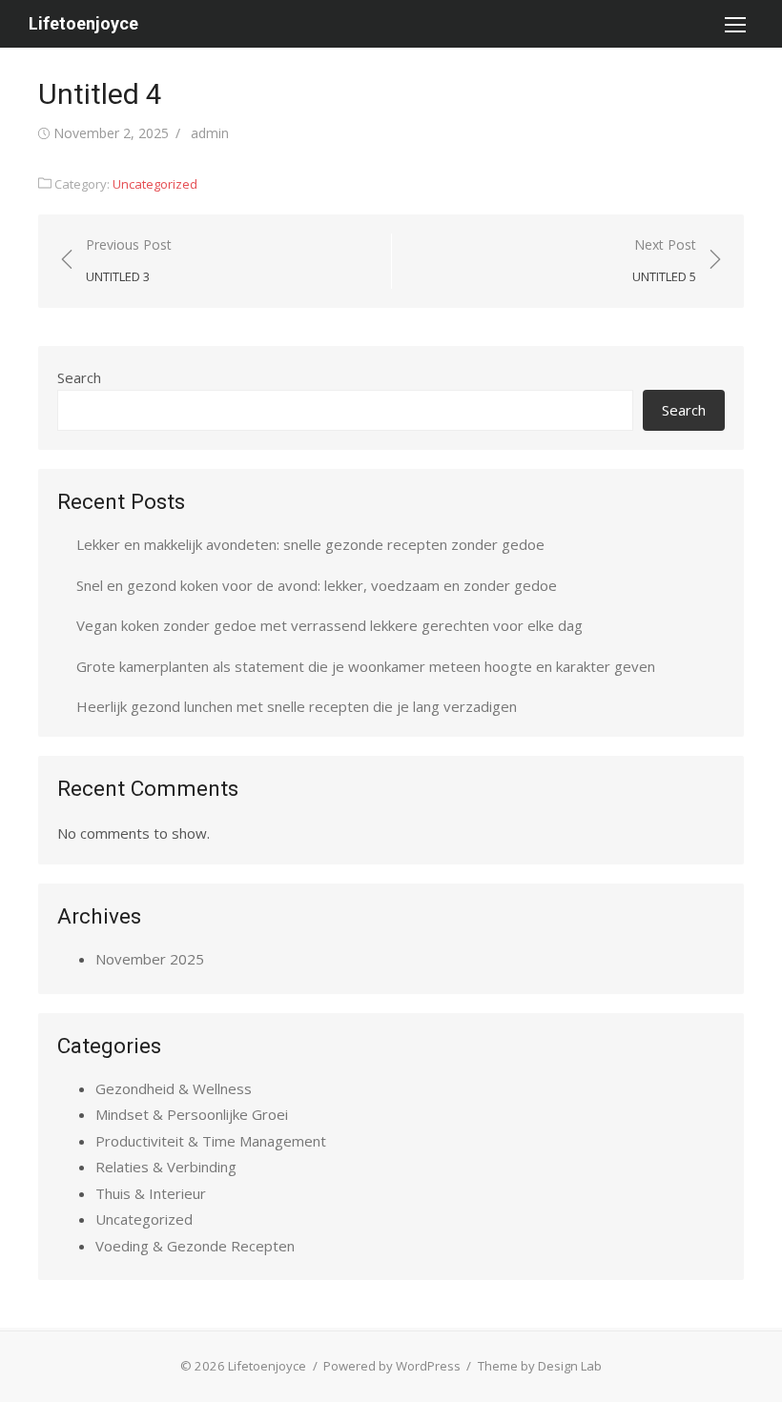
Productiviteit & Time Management (210, 1140)
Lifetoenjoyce (83, 23)
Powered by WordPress (392, 1365)
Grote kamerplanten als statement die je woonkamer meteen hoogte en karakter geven (365, 666)
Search (79, 377)
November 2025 (149, 958)
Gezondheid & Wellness (173, 1088)
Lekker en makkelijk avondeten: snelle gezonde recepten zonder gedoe (310, 544)
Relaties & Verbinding (166, 1166)
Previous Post (129, 260)
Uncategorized (155, 184)
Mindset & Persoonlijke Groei (191, 1114)
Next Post (664, 260)
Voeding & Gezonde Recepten (195, 1245)
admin (210, 133)
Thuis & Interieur (150, 1193)
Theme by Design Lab (540, 1365)
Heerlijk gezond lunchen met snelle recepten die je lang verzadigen (296, 706)
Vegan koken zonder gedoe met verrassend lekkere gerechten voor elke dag (329, 625)
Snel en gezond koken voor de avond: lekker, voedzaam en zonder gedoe (316, 585)
